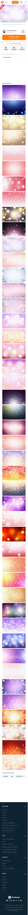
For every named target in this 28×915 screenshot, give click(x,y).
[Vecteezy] (2, 2)
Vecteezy (4, 811)
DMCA (3, 842)
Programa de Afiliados (7, 845)
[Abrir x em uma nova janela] (18, 901)
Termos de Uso (8, 910)
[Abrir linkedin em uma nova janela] (11, 901)
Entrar (21, 2)
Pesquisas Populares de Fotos (9, 850)
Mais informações (7, 56)
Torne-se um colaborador (8, 869)
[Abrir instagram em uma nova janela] (8, 901)
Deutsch (4, 886)
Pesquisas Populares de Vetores (10, 848)
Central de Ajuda (6, 861)
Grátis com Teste (14, 37)
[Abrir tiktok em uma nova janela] (15, 901)
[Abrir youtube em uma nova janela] (20, 901)
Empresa (4, 817)
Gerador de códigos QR (7, 831)
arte (12, 775)
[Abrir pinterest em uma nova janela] (13, 901)
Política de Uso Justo (13, 911)
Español (4, 880)
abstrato (5, 775)
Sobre (3, 867)
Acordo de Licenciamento (8, 840)
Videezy (4, 814)
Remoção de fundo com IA (8, 829)
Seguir (23, 32)
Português (4, 883)
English (4, 878)
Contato (4, 864)
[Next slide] (22, 775)
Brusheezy (4, 809)
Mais (3, 891)
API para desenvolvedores (8, 822)
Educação (4, 819)
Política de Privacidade (17, 910)
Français (4, 888)
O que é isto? (15, 54)
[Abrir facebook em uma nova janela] (6, 901)
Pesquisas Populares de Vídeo (9, 853)
